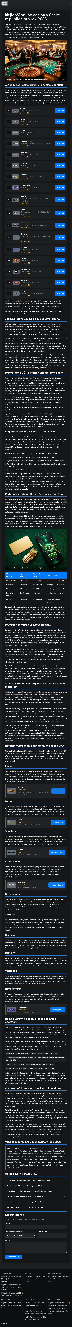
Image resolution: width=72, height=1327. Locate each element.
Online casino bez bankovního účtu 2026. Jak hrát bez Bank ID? (59, 1278)
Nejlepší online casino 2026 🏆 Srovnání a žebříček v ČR (59, 1304)
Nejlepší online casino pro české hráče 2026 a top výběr (35, 1312)
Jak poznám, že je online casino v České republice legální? (28, 1180)
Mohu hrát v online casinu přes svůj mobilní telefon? (26, 1202)
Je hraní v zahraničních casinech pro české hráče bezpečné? (29, 1191)
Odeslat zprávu (13, 1257)
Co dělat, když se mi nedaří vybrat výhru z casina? (25, 1207)
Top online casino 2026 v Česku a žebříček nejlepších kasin (58, 1311)
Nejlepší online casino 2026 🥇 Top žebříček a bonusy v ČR (12, 1294)
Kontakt (4, 1324)
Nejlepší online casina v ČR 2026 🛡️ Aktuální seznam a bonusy (11, 1278)
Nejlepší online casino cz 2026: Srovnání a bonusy (36, 1318)
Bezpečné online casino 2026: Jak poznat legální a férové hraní (35, 1278)
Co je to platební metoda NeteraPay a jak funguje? (25, 1196)
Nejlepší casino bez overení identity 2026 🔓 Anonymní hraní (11, 1305)
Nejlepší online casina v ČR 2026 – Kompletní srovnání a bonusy (11, 1287)
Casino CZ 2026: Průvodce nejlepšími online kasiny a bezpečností (34, 1305)
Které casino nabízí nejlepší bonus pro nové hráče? (25, 1186)
